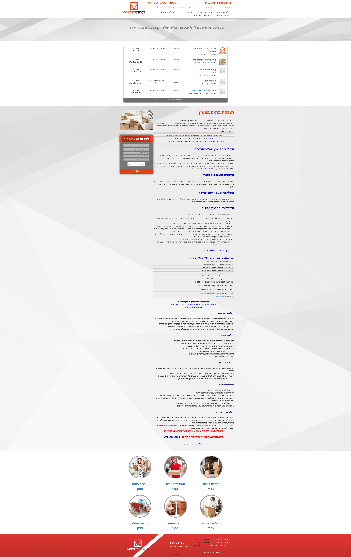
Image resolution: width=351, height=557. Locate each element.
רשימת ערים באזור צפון (203, 15)
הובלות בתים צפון (223, 12)
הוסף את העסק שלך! (211, 552)
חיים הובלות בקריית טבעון (203, 90)
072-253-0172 (135, 83)
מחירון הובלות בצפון (220, 296)
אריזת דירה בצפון (185, 12)
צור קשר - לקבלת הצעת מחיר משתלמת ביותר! (168, 8)
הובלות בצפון (209, 81)
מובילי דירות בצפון (225, 8)
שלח (136, 171)
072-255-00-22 (135, 62)
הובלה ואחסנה (222, 15)
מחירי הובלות (210, 8)
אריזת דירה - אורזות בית (204, 60)
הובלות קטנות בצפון (204, 12)
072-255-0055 (163, 3)
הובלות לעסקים (167, 12)
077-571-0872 (135, 51)
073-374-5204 (135, 93)
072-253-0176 (135, 72)
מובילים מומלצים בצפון (194, 8)
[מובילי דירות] (134, 8)
